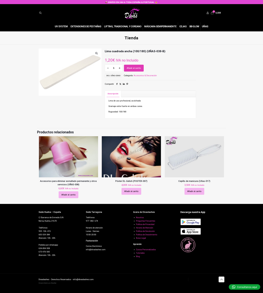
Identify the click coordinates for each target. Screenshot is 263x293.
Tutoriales (140, 253)
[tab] (113, 94)
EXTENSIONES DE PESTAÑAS (203, 279)
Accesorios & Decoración (145, 75)
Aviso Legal (141, 238)
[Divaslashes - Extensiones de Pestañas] (132, 12)
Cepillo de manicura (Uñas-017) (194, 181)
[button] (96, 53)
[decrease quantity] (107, 68)
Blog (138, 256)
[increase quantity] (119, 68)
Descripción (113, 94)
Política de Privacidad (145, 224)
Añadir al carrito (134, 68)
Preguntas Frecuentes (145, 221)
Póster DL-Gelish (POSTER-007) (131, 181)
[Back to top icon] (221, 279)
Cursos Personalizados (146, 249)
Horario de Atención (144, 228)
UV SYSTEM (181, 279)
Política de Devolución (145, 231)
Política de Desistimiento (146, 235)
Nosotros (140, 217)
